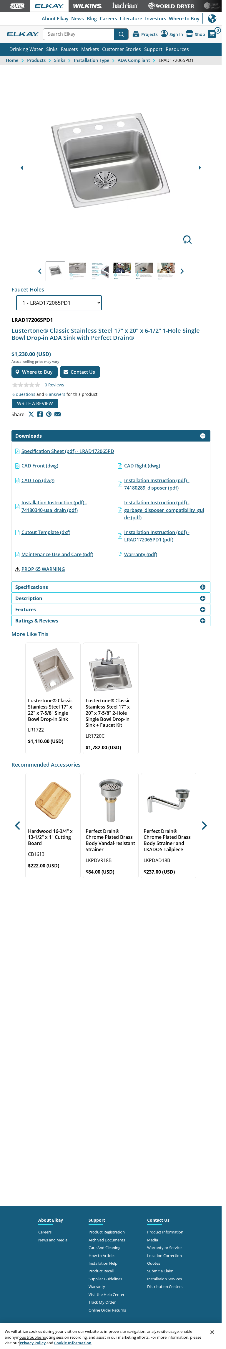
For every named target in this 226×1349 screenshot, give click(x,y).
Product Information (165, 1232)
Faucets (69, 49)
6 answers (55, 394)
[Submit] (121, 34)
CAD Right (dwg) (142, 465)
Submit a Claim (160, 1271)
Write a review (35, 403)
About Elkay (55, 18)
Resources (177, 49)
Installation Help (103, 1263)
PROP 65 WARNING (43, 569)
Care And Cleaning (104, 1247)
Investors (155, 18)
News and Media (52, 1240)
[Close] (212, 1332)
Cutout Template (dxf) (45, 532)
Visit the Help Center (106, 1294)
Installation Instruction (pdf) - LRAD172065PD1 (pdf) (157, 536)
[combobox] (86, 34)
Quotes (153, 1263)
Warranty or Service (164, 1247)
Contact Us (158, 1220)
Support (153, 49)
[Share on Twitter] (31, 414)
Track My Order (102, 1302)
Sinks (52, 49)
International (212, 18)
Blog (92, 18)
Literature (131, 18)
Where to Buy (184, 18)
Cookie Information (73, 1343)
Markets (90, 49)
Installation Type (91, 60)
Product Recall (101, 1271)
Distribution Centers (164, 1286)
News (77, 18)
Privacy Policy (33, 1343)
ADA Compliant (134, 60)
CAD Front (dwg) (39, 465)
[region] (111, 1336)
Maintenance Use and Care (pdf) (57, 554)
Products (36, 60)
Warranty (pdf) (140, 554)
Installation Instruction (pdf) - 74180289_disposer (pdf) (157, 484)
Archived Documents (107, 1240)
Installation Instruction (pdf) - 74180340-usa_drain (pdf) (54, 506)
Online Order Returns (107, 1310)
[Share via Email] (57, 414)
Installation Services (164, 1279)
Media (152, 1240)
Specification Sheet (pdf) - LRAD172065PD (67, 451)
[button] (39, 271)
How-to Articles (102, 1255)
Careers (108, 18)
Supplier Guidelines (105, 1279)
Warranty (97, 1286)
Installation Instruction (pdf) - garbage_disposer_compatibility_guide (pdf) (164, 510)
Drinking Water (26, 49)
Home (12, 60)
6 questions (23, 394)
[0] (212, 34)
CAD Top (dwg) (37, 480)
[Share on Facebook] (40, 414)
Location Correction (164, 1255)
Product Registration (107, 1232)
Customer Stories (121, 49)
